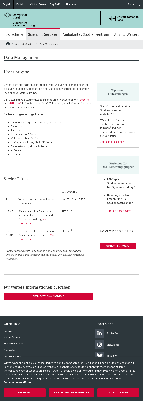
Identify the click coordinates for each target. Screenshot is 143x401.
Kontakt (20, 4)
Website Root (8, 43)
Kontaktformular (118, 245)
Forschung (14, 34)
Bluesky (112, 355)
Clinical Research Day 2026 (45, 4)
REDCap (15, 103)
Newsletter (9, 350)
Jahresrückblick (12, 356)
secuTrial (85, 99)
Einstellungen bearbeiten (71, 392)
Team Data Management (48, 296)
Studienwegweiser (13, 343)
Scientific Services (43, 34)
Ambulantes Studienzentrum (85, 34)
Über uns (71, 4)
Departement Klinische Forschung (24, 24)
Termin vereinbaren (120, 210)
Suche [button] (131, 4)
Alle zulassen (118, 392)
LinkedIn (112, 333)
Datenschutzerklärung (18, 382)
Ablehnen (24, 392)
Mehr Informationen (113, 141)
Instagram (113, 344)
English (7, 4)
